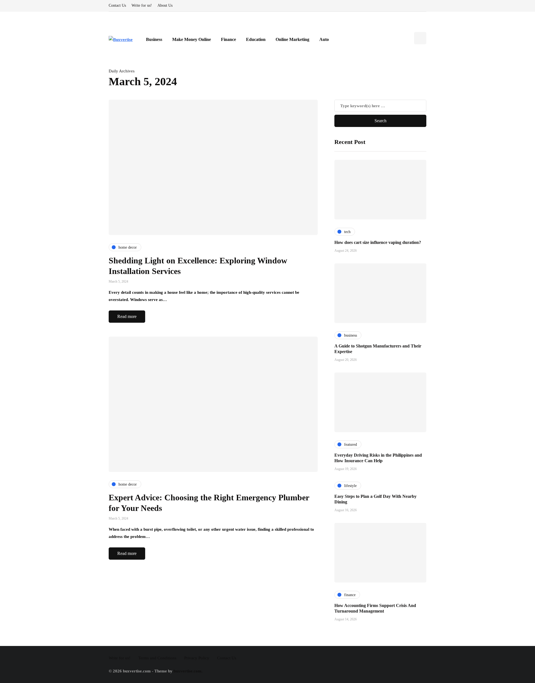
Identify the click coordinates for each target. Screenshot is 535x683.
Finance (228, 39)
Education (256, 39)
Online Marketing (292, 39)
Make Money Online (191, 39)
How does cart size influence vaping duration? (377, 242)
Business (154, 39)
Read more (127, 316)
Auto (324, 39)
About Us (164, 5)
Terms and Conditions (157, 658)
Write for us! (142, 5)
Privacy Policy (196, 658)
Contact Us (117, 5)
